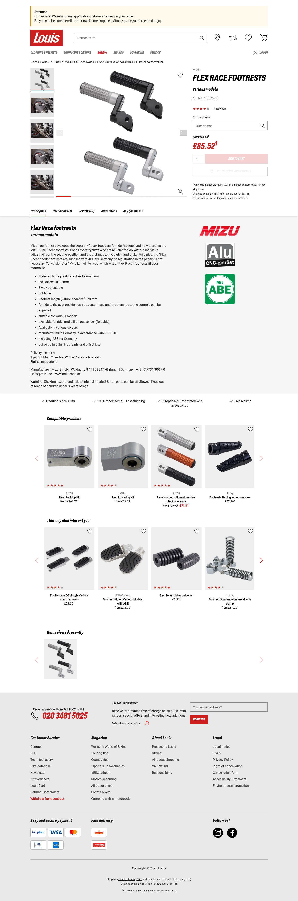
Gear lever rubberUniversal (176, 595)
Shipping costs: (201, 193)
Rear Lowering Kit (123, 497)
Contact (36, 747)
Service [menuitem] (155, 52)
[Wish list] (248, 38)
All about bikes (101, 786)
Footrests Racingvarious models (230, 497)
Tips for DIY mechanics (108, 766)
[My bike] (233, 38)
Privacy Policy (223, 760)
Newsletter (37, 773)
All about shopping (165, 760)
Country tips (99, 760)
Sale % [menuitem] (102, 52)
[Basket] (263, 38)
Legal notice (221, 747)
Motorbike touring (104, 779)
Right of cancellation (227, 766)
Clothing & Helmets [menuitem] (43, 52)
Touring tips (99, 753)
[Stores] (217, 38)
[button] (201, 38)
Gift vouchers (39, 779)
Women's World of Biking (109, 747)
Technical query (41, 760)
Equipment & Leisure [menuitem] (77, 52)
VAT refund (160, 766)
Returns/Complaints (44, 792)
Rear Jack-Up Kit (69, 497)
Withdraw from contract (47, 799)
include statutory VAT (216, 184)
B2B (33, 753)
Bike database (40, 766)
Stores (156, 753)
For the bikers (100, 792)
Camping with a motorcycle (110, 799)
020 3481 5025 (64, 716)
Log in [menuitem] (263, 52)
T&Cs (217, 753)
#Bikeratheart (100, 773)
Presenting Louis (164, 747)
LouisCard (37, 786)
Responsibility (162, 773)
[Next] (183, 133)
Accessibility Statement (229, 779)
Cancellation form (225, 773)
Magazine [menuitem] (137, 52)
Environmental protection (231, 786)
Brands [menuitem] (118, 52)
